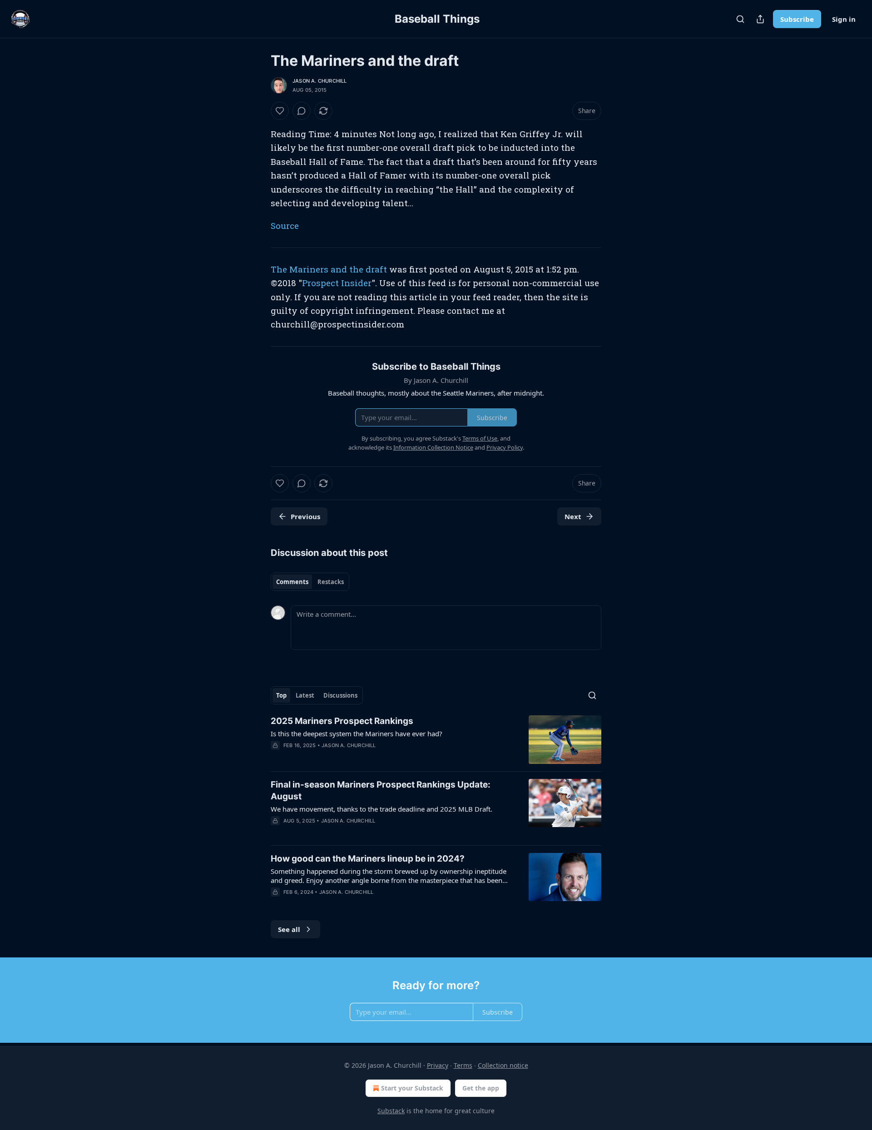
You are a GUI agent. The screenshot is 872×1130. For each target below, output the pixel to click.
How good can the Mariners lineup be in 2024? (368, 858)
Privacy (437, 1065)
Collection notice (503, 1065)
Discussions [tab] (340, 695)
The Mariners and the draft (329, 269)
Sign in (844, 19)
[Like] (280, 111)
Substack (391, 1110)
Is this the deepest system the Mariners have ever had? (356, 733)
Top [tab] (281, 695)
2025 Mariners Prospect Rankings (342, 721)
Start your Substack (412, 1088)
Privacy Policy (504, 447)
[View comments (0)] (301, 111)
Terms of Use (479, 438)
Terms (463, 1065)
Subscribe (797, 19)
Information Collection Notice (433, 447)
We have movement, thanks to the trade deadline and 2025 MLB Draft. (381, 808)
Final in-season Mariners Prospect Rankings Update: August (380, 790)
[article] (436, 740)
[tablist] (310, 582)
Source (285, 225)
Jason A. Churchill (319, 81)
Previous (305, 516)
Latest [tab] (305, 695)
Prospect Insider (337, 282)
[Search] (740, 19)
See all (289, 929)
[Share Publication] (760, 19)
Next (573, 516)
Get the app (480, 1088)
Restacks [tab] (330, 582)
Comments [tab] (292, 582)
